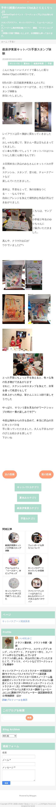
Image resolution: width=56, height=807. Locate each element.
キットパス (15, 63)
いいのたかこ (25, 638)
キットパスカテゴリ (28, 487)
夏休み (27, 63)
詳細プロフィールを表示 (14, 700)
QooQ (32, 806)
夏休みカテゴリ (27, 497)
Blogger (33, 796)
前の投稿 (46, 474)
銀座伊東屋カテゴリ (28, 508)
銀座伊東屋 (39, 63)
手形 (50, 63)
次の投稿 (9, 474)
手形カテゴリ (28, 518)
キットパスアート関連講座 (16, 621)
